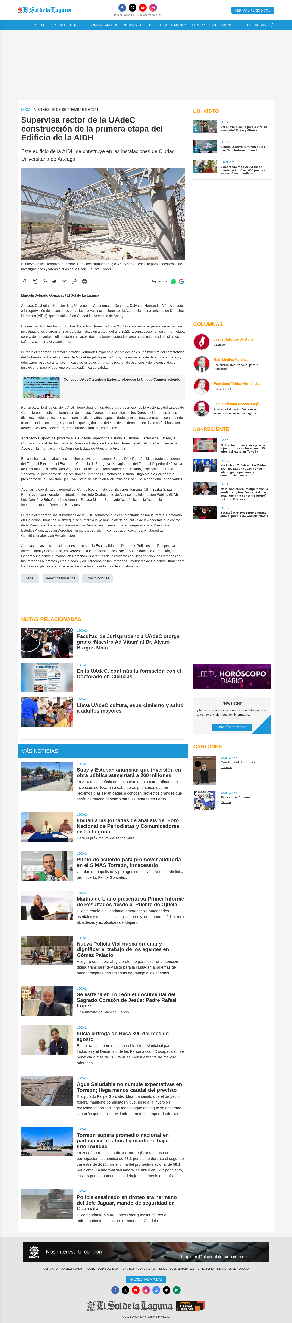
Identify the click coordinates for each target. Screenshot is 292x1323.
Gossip (145, 25)
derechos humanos (60, 578)
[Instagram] (153, 8)
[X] (132, 8)
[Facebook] (122, 8)
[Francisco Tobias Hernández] (201, 386)
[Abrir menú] (21, 25)
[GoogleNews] (156, 1290)
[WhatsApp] (45, 281)
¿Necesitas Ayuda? (145, 1279)
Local (33, 25)
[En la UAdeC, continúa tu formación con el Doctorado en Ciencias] (47, 677)
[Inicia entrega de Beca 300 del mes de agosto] (47, 1048)
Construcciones (97, 578)
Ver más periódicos (253, 10)
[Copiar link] (74, 281)
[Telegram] (54, 281)
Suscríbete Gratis (232, 727)
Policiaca (48, 25)
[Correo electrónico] (63, 281)
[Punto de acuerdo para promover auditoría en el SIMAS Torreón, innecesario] (47, 868)
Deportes (243, 25)
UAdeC (30, 578)
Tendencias (180, 25)
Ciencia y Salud (204, 25)
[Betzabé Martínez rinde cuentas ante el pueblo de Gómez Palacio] (205, 512)
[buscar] (271, 25)
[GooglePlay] (177, 1290)
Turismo (225, 25)
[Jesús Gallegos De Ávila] (201, 341)
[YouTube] (143, 8)
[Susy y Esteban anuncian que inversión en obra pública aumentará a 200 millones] (47, 784)
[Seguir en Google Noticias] (181, 281)
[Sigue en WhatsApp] (173, 281)
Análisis (111, 25)
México (65, 25)
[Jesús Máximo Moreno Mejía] (201, 408)
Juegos (260, 25)
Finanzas (95, 25)
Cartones (129, 25)
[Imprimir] (84, 281)
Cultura (161, 25)
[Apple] (166, 1290)
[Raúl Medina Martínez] (201, 364)
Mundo (79, 25)
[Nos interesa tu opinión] (146, 1252)
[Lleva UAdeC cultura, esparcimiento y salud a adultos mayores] (47, 712)
